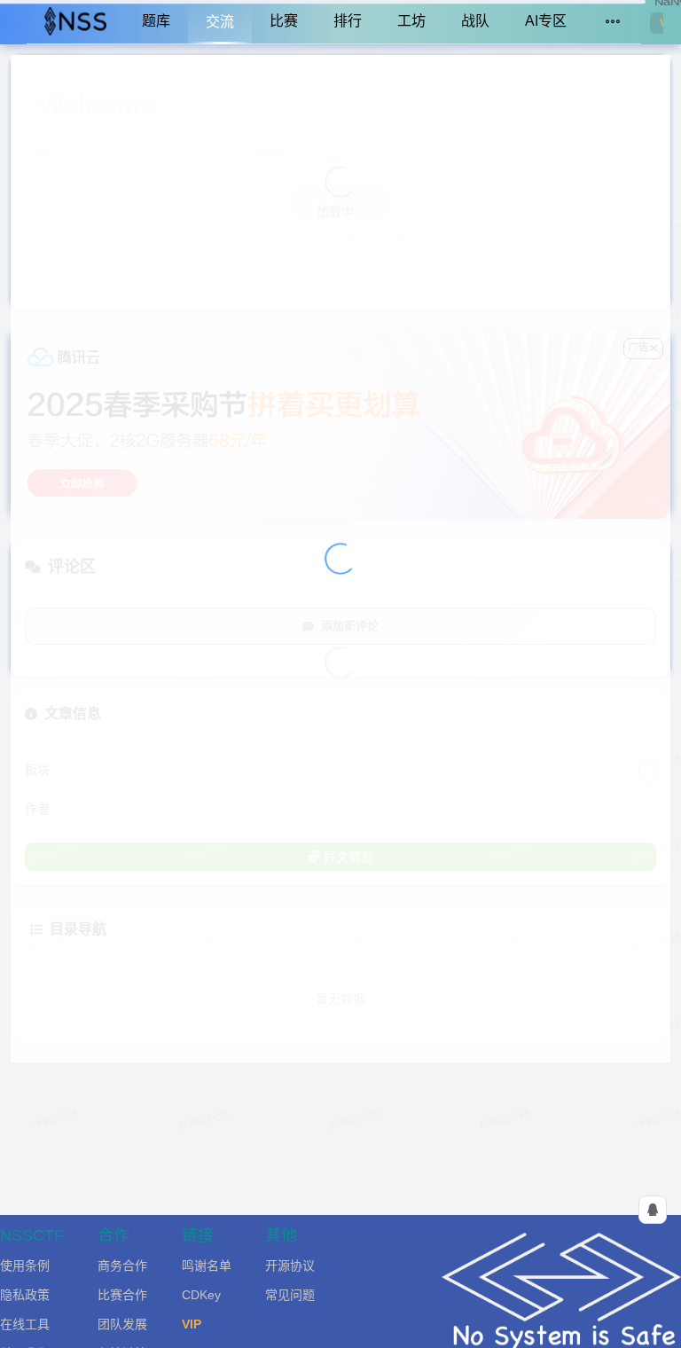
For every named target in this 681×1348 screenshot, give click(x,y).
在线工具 (25, 1324)
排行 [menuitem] (347, 20)
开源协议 (290, 1265)
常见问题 (290, 1295)
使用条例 (25, 1265)
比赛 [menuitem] (284, 20)
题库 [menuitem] (156, 20)
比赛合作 (122, 1295)
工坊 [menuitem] (411, 20)
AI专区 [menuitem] (546, 20)
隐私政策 (25, 1295)
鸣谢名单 (206, 1265)
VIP (191, 1324)
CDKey (201, 1295)
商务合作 (122, 1265)
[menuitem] (75, 22)
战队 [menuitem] (475, 20)
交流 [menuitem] (220, 21)
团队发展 (122, 1324)
